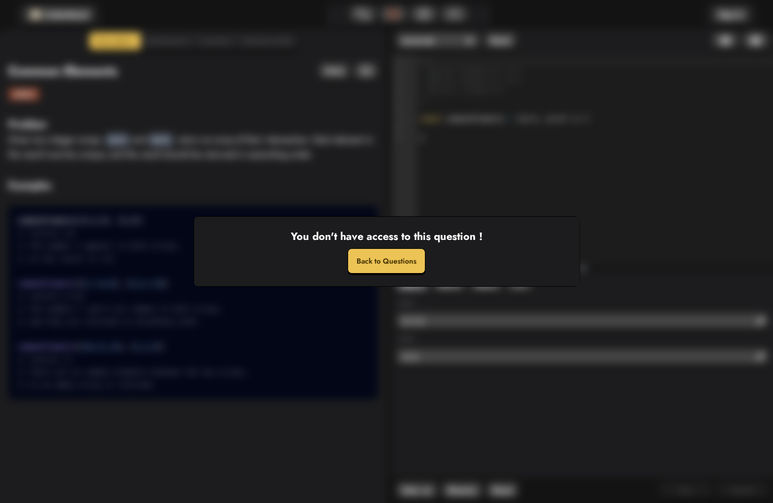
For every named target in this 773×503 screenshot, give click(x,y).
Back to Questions (386, 261)
